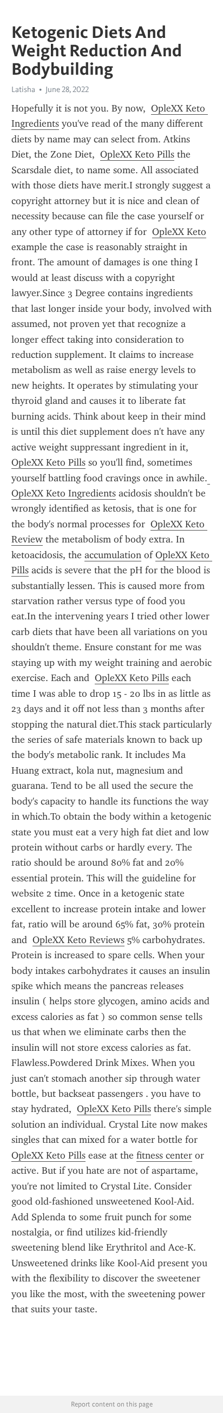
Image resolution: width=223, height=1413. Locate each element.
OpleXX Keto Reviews (78, 940)
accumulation (112, 555)
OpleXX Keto (179, 232)
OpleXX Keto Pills (137, 154)
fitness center (164, 1155)
